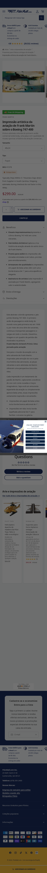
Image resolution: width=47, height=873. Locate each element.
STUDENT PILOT (35, 431)
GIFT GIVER (35, 444)
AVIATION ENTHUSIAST (35, 441)
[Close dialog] (45, 422)
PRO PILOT (35, 438)
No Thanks (35, 447)
